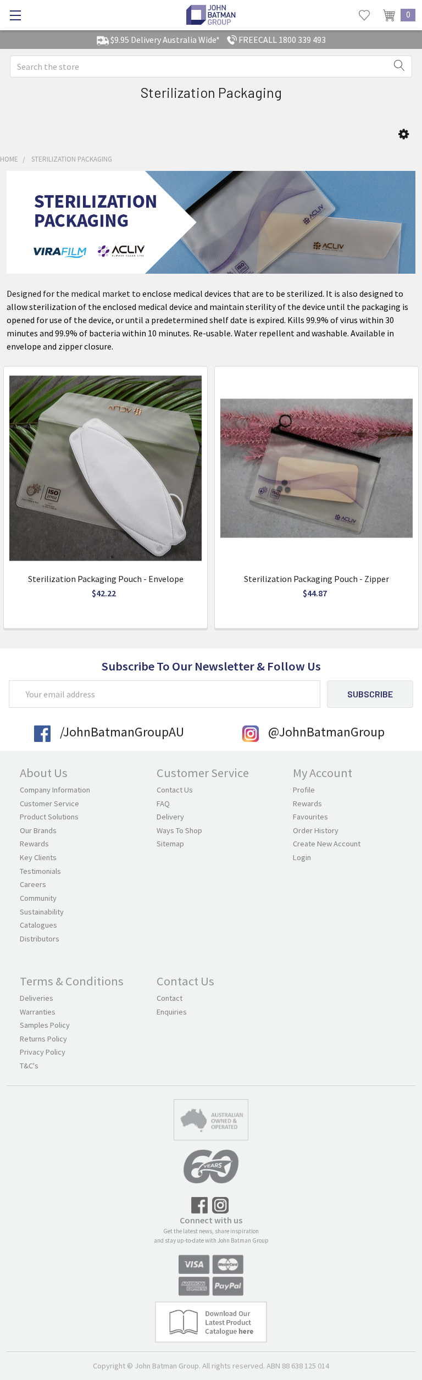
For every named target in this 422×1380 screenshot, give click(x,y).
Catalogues (38, 925)
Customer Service (49, 803)
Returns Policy (43, 1039)
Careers (33, 884)
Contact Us (175, 790)
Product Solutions (49, 817)
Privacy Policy (42, 1052)
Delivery (170, 817)
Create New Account (326, 844)
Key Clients (38, 857)
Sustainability (42, 912)
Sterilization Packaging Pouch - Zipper (316, 578)
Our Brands (38, 830)
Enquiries (172, 1012)
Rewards (34, 844)
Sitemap (170, 844)
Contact (169, 998)
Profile (304, 790)
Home (9, 159)
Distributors (39, 939)
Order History (315, 830)
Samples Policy (45, 1025)
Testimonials (40, 871)
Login (302, 857)
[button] (403, 134)
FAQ (163, 803)
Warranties (37, 1012)
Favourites (310, 817)
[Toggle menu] (15, 15)
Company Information (55, 790)
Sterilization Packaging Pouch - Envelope (106, 578)
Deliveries (36, 998)
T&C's (29, 1066)
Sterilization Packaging (71, 159)
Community (38, 898)
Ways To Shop (179, 830)
